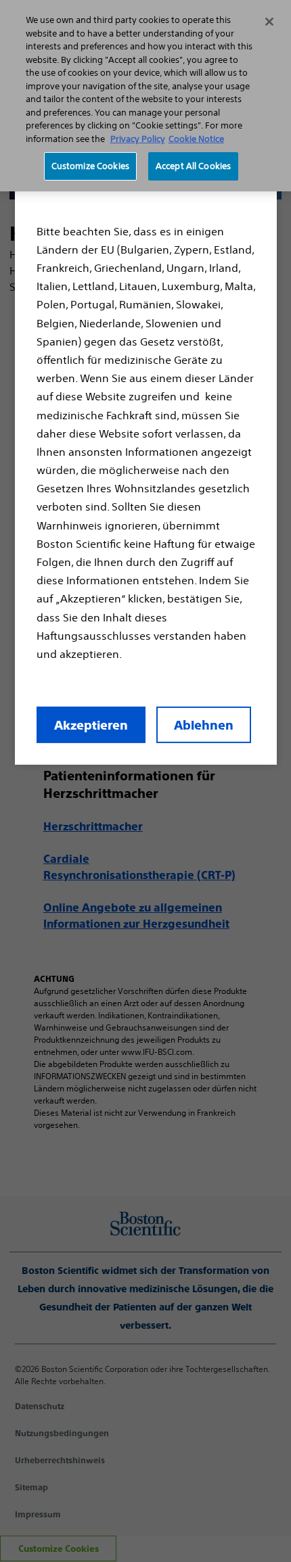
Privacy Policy (137, 139)
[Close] (269, 22)
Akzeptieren (91, 725)
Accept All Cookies (193, 166)
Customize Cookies (90, 166)
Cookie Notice (196, 139)
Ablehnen (203, 725)
